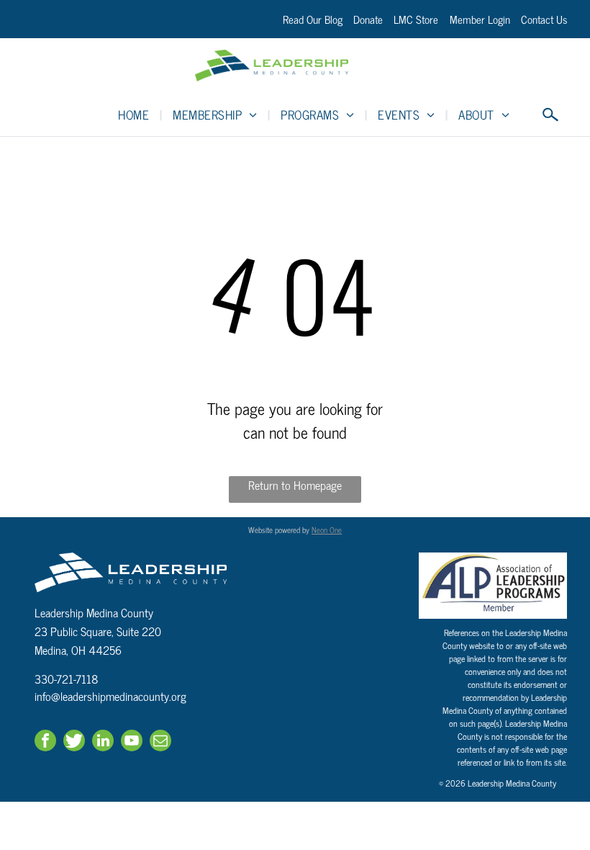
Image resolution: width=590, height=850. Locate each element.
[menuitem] (134, 114)
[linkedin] (103, 742)
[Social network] (74, 742)
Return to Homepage (295, 485)
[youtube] (131, 742)
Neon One (327, 529)
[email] (160, 742)
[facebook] (45, 742)
